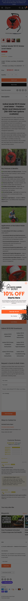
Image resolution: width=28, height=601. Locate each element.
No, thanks (14, 316)
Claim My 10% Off (14, 311)
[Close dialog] (26, 283)
